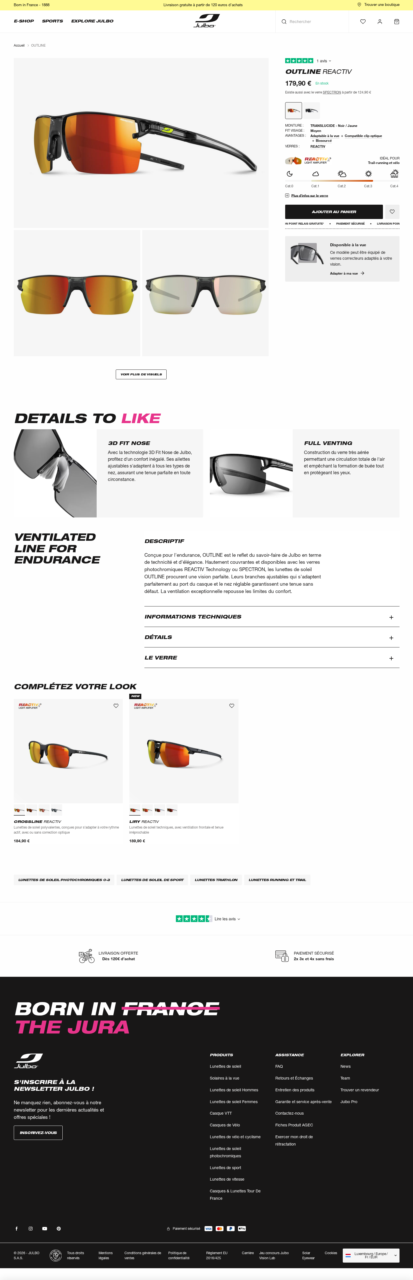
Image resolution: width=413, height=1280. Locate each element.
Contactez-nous (289, 1113)
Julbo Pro (349, 1101)
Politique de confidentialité (178, 1255)
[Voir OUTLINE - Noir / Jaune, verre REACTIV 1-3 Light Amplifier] (293, 110)
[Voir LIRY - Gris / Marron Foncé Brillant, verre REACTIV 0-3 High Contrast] (172, 810)
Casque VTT (221, 1113)
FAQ (279, 1066)
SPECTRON (332, 92)
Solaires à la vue (224, 1078)
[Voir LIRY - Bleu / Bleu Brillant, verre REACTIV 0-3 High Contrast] (159, 810)
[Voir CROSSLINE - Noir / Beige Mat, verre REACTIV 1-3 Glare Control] (44, 810)
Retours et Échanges (294, 1078)
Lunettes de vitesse (227, 1179)
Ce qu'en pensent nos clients (342, 61)
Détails (158, 637)
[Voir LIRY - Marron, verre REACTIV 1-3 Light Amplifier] (147, 810)
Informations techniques (192, 616)
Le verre (160, 657)
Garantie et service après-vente (303, 1101)
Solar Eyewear (308, 1255)
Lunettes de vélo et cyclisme (235, 1136)
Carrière (248, 1253)
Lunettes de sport (225, 1167)
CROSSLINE (37, 821)
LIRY (143, 821)
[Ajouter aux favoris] (392, 212)
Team (345, 1078)
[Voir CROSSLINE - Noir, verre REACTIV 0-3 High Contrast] (31, 810)
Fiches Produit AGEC (294, 1124)
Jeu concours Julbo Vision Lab (274, 1255)
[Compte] (379, 21)
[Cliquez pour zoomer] (141, 143)
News (346, 1066)
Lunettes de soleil (225, 1066)
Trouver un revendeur (360, 1089)
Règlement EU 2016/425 (217, 1255)
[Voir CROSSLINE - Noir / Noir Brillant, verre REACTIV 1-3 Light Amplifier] (19, 810)
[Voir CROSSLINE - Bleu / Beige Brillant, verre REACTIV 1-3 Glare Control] (56, 810)
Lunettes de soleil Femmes (234, 1101)
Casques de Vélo (225, 1124)
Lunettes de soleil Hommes (234, 1089)
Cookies (331, 1253)
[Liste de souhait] (363, 21)
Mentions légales (106, 1255)
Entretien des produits (294, 1089)
